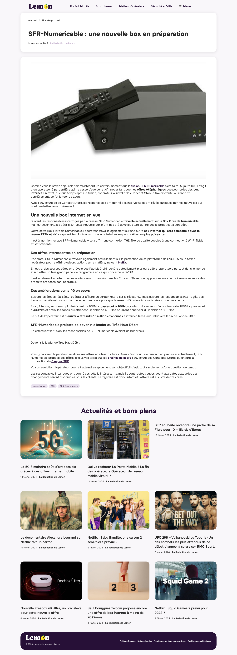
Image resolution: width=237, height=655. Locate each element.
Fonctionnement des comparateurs (170, 641)
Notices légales (145, 641)
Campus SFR (60, 361)
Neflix (122, 262)
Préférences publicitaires (199, 641)
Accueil (32, 20)
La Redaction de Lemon (62, 43)
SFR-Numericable (69, 386)
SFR (53, 386)
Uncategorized (51, 20)
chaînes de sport (119, 358)
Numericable (39, 386)
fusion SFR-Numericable (148, 186)
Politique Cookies (128, 641)
